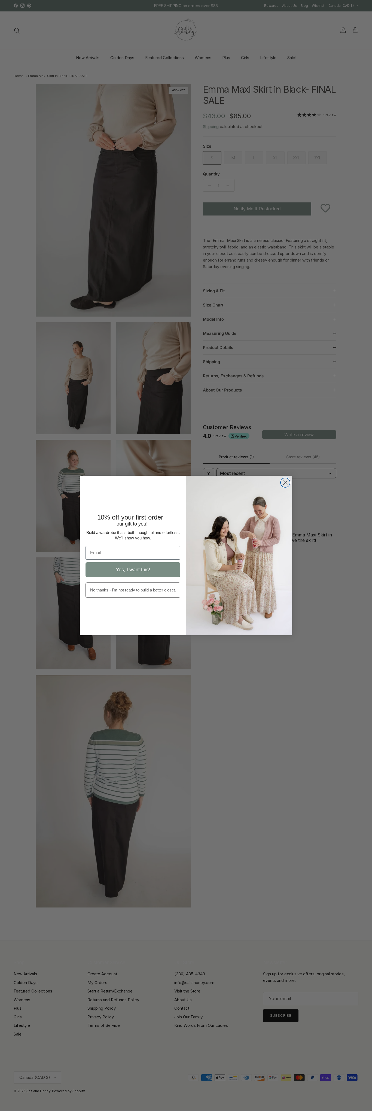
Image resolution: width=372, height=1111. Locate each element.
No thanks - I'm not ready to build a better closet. (133, 590)
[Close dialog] (285, 482)
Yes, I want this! (133, 569)
